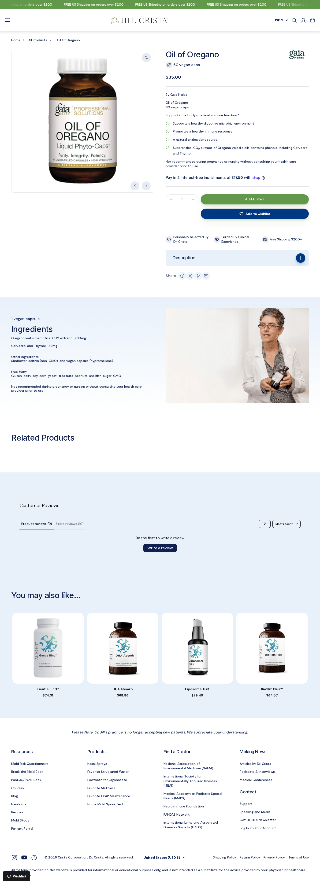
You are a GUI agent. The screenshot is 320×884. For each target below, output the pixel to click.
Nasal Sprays (97, 764)
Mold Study (20, 820)
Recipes (17, 812)
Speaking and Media (255, 812)
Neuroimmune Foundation (184, 806)
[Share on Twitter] (190, 276)
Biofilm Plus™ (272, 689)
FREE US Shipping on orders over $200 (88, 4)
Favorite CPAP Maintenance (108, 796)
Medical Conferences (256, 780)
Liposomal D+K (197, 689)
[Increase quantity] (193, 199)
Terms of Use (298, 857)
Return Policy (250, 857)
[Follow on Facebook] (34, 857)
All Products (37, 40)
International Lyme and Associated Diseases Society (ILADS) (191, 824)
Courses (17, 788)
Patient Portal (22, 828)
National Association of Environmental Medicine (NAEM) (188, 766)
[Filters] (265, 524)
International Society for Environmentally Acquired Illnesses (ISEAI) (190, 781)
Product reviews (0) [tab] (36, 524)
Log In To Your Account (258, 828)
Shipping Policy (224, 857)
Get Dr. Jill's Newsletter (258, 820)
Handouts (18, 804)
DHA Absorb (123, 689)
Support (246, 804)
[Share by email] (206, 276)
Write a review (160, 547)
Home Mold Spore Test (105, 804)
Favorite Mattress (101, 788)
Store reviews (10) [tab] (70, 524)
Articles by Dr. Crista (255, 764)
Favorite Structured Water (108, 772)
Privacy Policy (274, 857)
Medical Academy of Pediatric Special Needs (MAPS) (193, 796)
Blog (14, 796)
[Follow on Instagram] (14, 857)
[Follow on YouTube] (24, 857)
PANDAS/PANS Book (26, 780)
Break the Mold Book (27, 772)
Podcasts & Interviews (257, 772)
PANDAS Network (177, 814)
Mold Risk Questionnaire (29, 764)
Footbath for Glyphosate (107, 780)
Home (15, 40)
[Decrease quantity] (171, 199)
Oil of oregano (68, 40)
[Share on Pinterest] (198, 276)
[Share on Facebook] (182, 276)
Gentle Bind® (48, 689)
